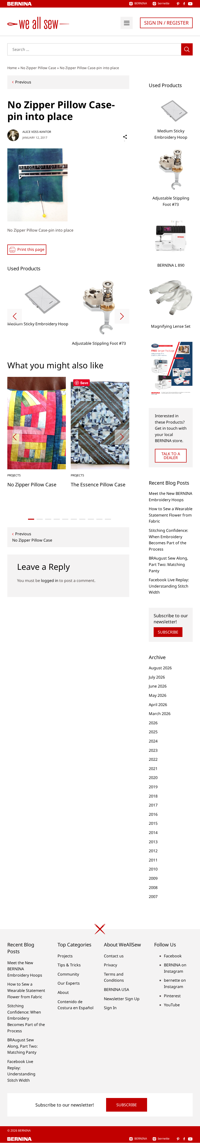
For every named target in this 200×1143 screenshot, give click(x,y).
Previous (23, 82)
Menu (126, 23)
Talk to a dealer (170, 455)
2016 (153, 814)
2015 (153, 823)
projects (14, 475)
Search (187, 49)
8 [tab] (91, 519)
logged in (49, 580)
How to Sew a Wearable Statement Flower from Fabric (170, 515)
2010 (153, 869)
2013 (153, 841)
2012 (153, 850)
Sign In (110, 1007)
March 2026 (159, 713)
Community (68, 974)
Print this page (30, 249)
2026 (153, 723)
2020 (153, 777)
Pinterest (172, 995)
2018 (153, 796)
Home (12, 67)
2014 (153, 832)
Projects (65, 956)
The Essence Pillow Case (98, 484)
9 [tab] (99, 519)
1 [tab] (31, 519)
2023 (153, 750)
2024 (153, 741)
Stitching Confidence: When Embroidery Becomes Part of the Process (26, 1018)
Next (122, 316)
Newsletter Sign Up (122, 998)
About (63, 992)
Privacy (110, 965)
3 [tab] (48, 519)
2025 (153, 732)
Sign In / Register (166, 22)
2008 (153, 887)
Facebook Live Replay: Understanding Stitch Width (169, 586)
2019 (153, 786)
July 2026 (157, 677)
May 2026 (157, 695)
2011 (153, 860)
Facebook (173, 956)
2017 (153, 805)
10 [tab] (108, 519)
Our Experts (69, 983)
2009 (153, 878)
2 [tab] (40, 519)
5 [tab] (65, 519)
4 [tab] (57, 519)
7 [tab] (82, 519)
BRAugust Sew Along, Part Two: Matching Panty (168, 564)
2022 (153, 759)
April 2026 (158, 704)
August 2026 (160, 668)
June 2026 (158, 686)
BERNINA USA (116, 989)
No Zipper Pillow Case (38, 67)
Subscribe (168, 632)
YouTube (172, 1004)
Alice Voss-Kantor (36, 132)
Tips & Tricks (69, 965)
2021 (153, 768)
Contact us (114, 956)
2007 (153, 896)
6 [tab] (74, 519)
